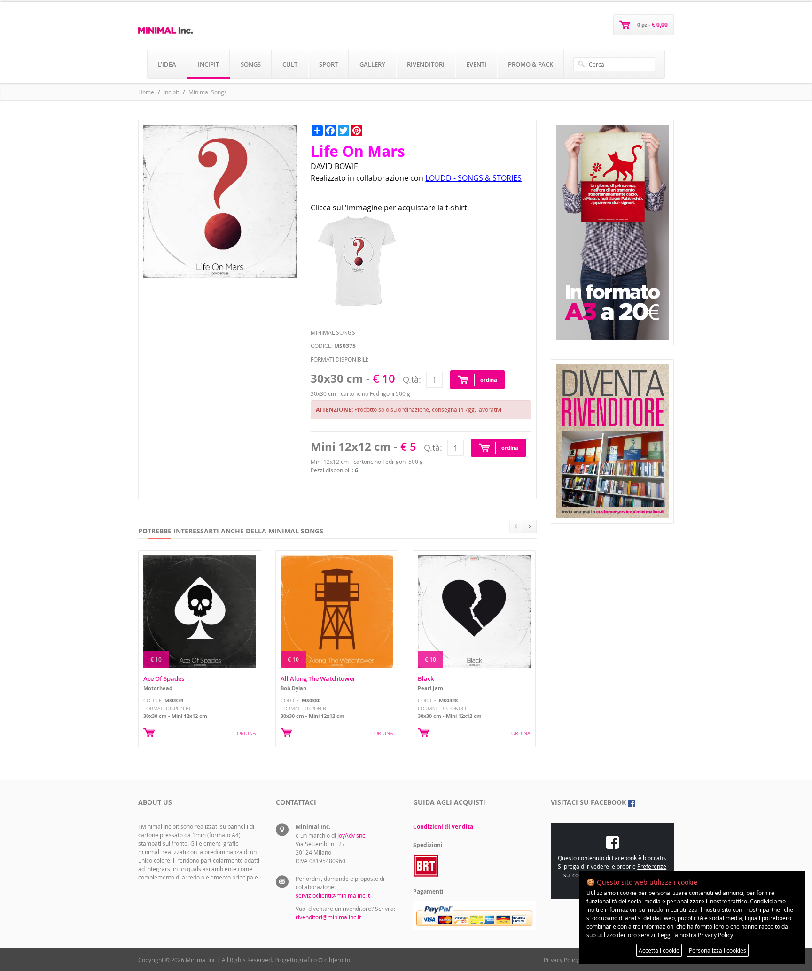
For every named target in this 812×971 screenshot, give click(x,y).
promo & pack (530, 64)
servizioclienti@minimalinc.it (333, 895)
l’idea (167, 64)
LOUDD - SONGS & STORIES (473, 178)
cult (289, 64)
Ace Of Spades (163, 678)
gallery (372, 64)
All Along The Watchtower (318, 678)
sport (328, 64)
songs (251, 64)
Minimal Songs (207, 92)
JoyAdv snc (351, 835)
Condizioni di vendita (443, 827)
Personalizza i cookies (717, 950)
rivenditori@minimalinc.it (328, 917)
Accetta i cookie (659, 950)
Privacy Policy (561, 959)
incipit (208, 64)
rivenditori (426, 64)
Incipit (171, 92)
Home (146, 92)
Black (426, 678)
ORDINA (246, 733)
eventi (476, 64)
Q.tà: (412, 379)
